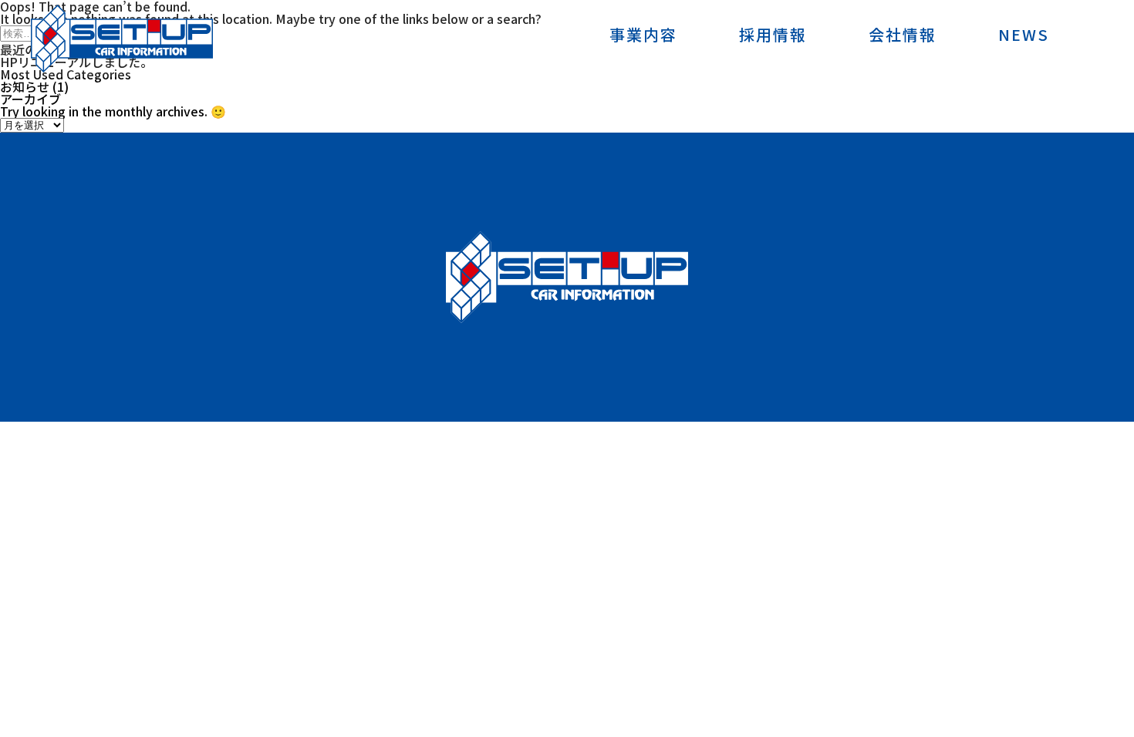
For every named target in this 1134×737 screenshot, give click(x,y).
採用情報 (773, 36)
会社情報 (903, 36)
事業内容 (643, 36)
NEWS (1023, 36)
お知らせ (24, 86)
